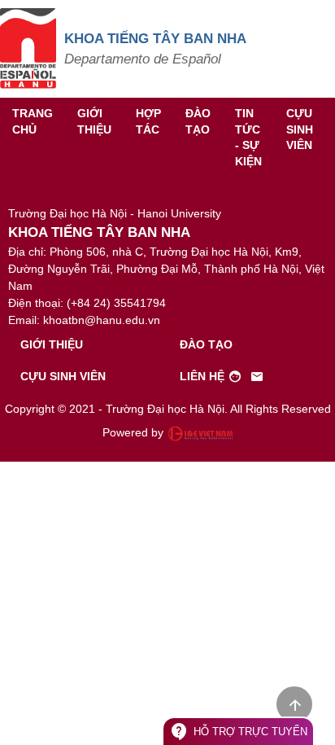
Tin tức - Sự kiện (248, 137)
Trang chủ (32, 121)
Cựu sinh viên (299, 129)
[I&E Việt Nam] (200, 433)
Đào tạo (198, 121)
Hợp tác (148, 121)
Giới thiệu (94, 121)
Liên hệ (222, 377)
